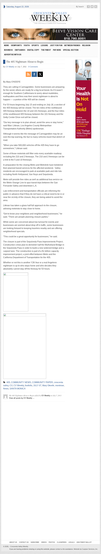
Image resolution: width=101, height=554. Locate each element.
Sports (35, 45)
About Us (13, 542)
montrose (59, 385)
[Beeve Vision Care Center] (50, 34)
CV (11, 385)
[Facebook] (88, 6)
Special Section (70, 50)
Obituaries (20, 50)
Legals (71, 542)
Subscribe (35, 542)
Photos (52, 542)
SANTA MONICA (18, 388)
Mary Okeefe (48, 385)
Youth (27, 45)
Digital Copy (33, 50)
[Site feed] (96, 6)
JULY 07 (37, 385)
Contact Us (24, 542)
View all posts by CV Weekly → (21, 398)
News (6, 45)
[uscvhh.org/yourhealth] (83, 99)
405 (8, 382)
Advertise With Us (12, 54)
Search (81, 7)
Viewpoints (16, 45)
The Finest (46, 50)
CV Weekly (10, 67)
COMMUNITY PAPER (42, 382)
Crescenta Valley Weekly (18, 546)
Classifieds (61, 542)
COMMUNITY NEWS (21, 382)
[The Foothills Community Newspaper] (50, 18)
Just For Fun (56, 45)
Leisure (44, 45)
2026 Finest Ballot (84, 542)
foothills (28, 385)
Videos (44, 542)
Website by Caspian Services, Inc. (86, 549)
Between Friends (72, 45)
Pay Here (57, 50)
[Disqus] (34, 436)
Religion (86, 45)
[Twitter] (92, 6)
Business (8, 50)
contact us (59, 549)
